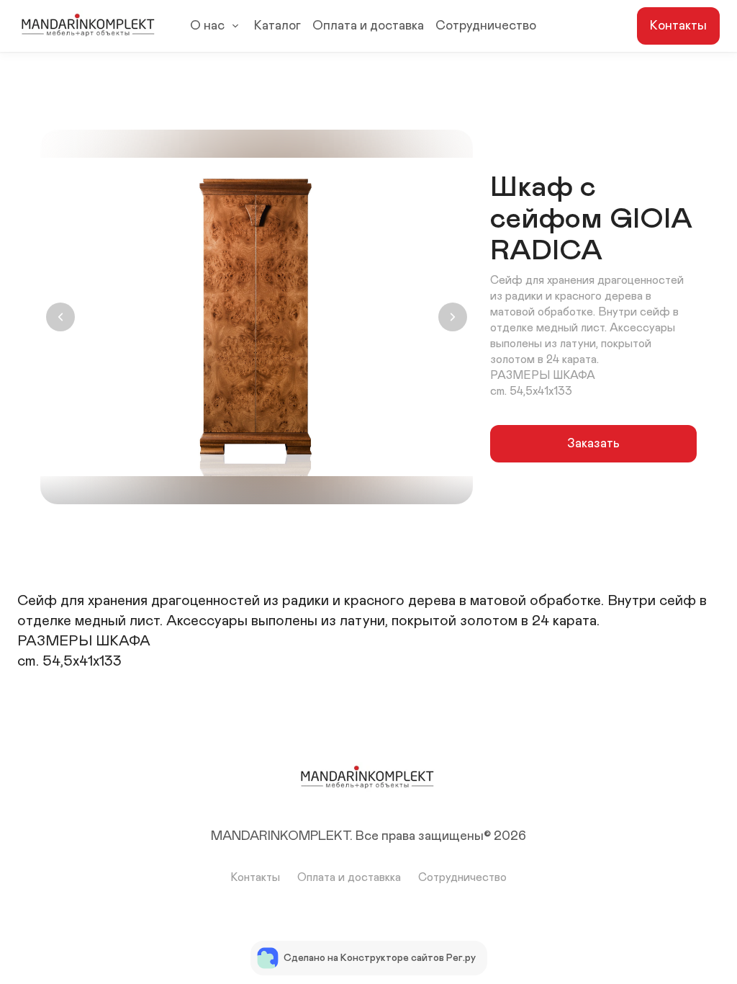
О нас (207, 25)
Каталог (277, 25)
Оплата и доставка (368, 25)
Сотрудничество (485, 25)
